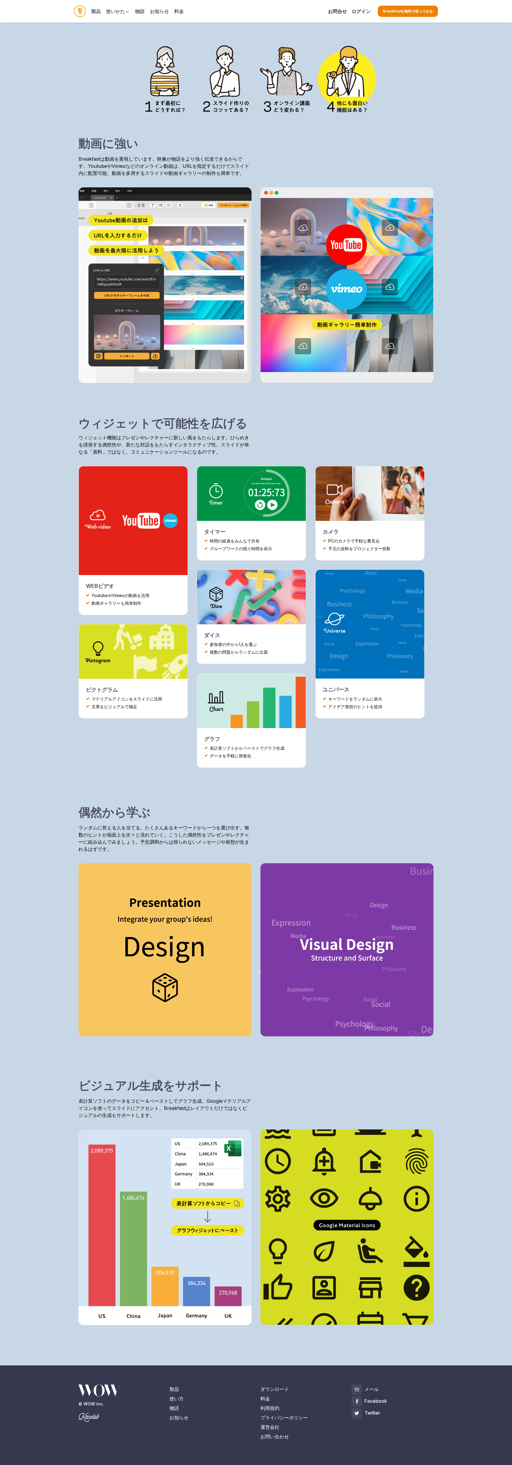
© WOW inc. (91, 1403)
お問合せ (337, 11)
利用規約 (269, 1408)
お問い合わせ (274, 1437)
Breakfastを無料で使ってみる (408, 11)
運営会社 (269, 1427)
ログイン (361, 11)
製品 (96, 11)
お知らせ (159, 11)
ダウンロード (274, 1389)
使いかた (115, 11)
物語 (140, 11)
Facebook (375, 1401)
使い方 (176, 1399)
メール (371, 1389)
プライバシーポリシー (284, 1418)
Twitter (372, 1413)
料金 (179, 11)
